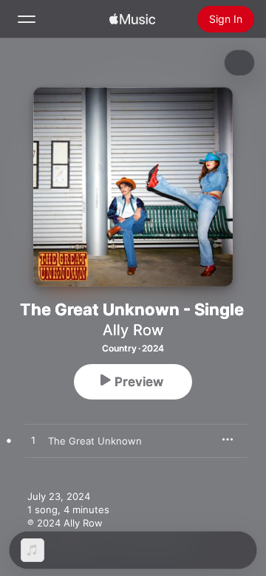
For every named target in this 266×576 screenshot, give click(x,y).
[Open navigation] (26, 19)
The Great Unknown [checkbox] (95, 441)
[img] (132, 19)
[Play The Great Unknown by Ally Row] (33, 441)
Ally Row (133, 330)
